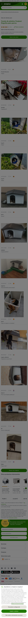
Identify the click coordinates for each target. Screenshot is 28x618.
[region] (14, 601)
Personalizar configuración (14, 607)
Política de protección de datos (17, 603)
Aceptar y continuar (14, 611)
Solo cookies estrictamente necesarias (14, 615)
